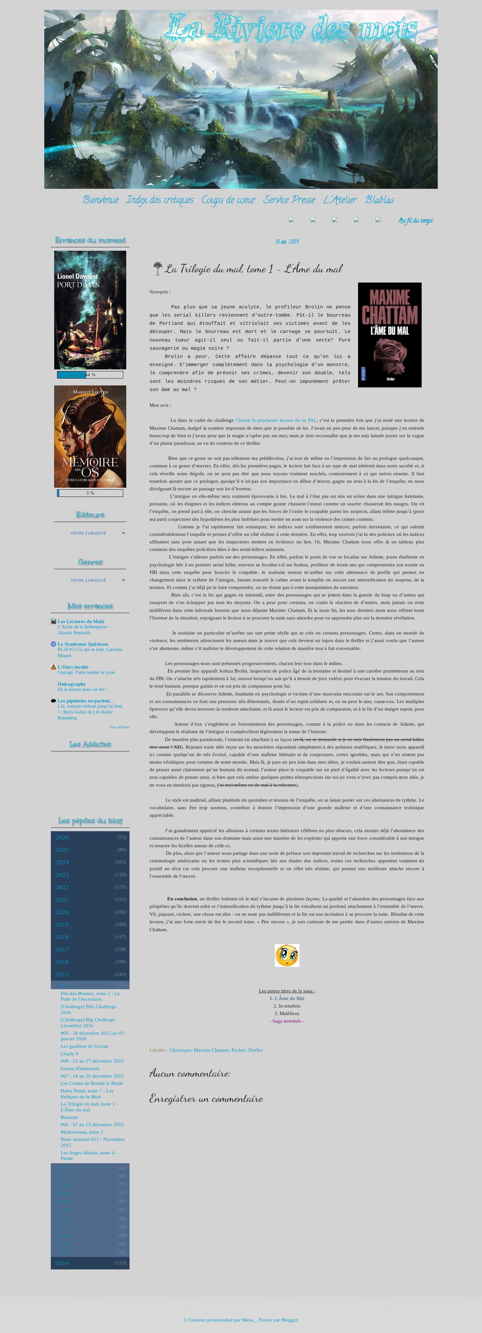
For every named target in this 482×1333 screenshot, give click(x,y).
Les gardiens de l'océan (85, 1046)
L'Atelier (340, 201)
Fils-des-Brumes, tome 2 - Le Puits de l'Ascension (90, 996)
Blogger (289, 1320)
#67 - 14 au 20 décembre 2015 (92, 1076)
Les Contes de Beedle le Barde (92, 1083)
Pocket (238, 1050)
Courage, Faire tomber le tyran (86, 672)
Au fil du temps (415, 221)
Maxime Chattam (211, 1050)
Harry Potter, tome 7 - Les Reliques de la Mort (87, 1093)
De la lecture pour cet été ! (82, 689)
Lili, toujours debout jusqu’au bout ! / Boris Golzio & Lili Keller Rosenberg (90, 712)
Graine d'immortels (80, 1068)
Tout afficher (120, 727)
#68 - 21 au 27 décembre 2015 (92, 1061)
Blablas (379, 201)
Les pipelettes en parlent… (86, 700)
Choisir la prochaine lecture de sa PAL (276, 420)
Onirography (72, 684)
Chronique (180, 1050)
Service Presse (289, 201)
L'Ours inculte (73, 667)
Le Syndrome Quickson (83, 644)
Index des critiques (159, 201)
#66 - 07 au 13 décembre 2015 (92, 1124)
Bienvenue (100, 201)
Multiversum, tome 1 (82, 1132)
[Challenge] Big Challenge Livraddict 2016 (88, 1022)
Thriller (255, 1050)
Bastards (69, 1117)
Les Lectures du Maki (81, 621)
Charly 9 (69, 1053)
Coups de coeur (228, 201)
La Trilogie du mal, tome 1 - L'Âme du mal (89, 1106)
